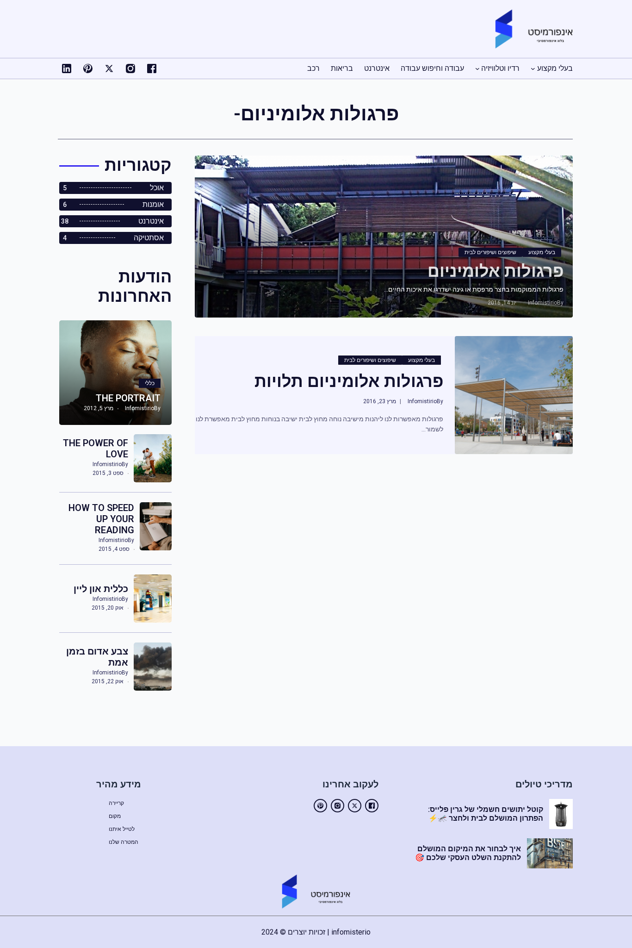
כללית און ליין (101, 588)
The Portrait (128, 398)
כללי (150, 383)
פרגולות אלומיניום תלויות (348, 381)
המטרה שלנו (123, 842)
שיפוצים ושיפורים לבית (490, 252)
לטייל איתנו (122, 829)
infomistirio (542, 302)
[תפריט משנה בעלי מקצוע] (533, 68)
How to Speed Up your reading (101, 519)
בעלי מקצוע (555, 68)
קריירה (116, 803)
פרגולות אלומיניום (496, 271)
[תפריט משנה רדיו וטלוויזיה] (477, 68)
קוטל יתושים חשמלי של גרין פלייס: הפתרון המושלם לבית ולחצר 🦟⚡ (485, 814)
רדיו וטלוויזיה (500, 68)
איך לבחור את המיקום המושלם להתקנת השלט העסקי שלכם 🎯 (468, 853)
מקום (115, 816)
